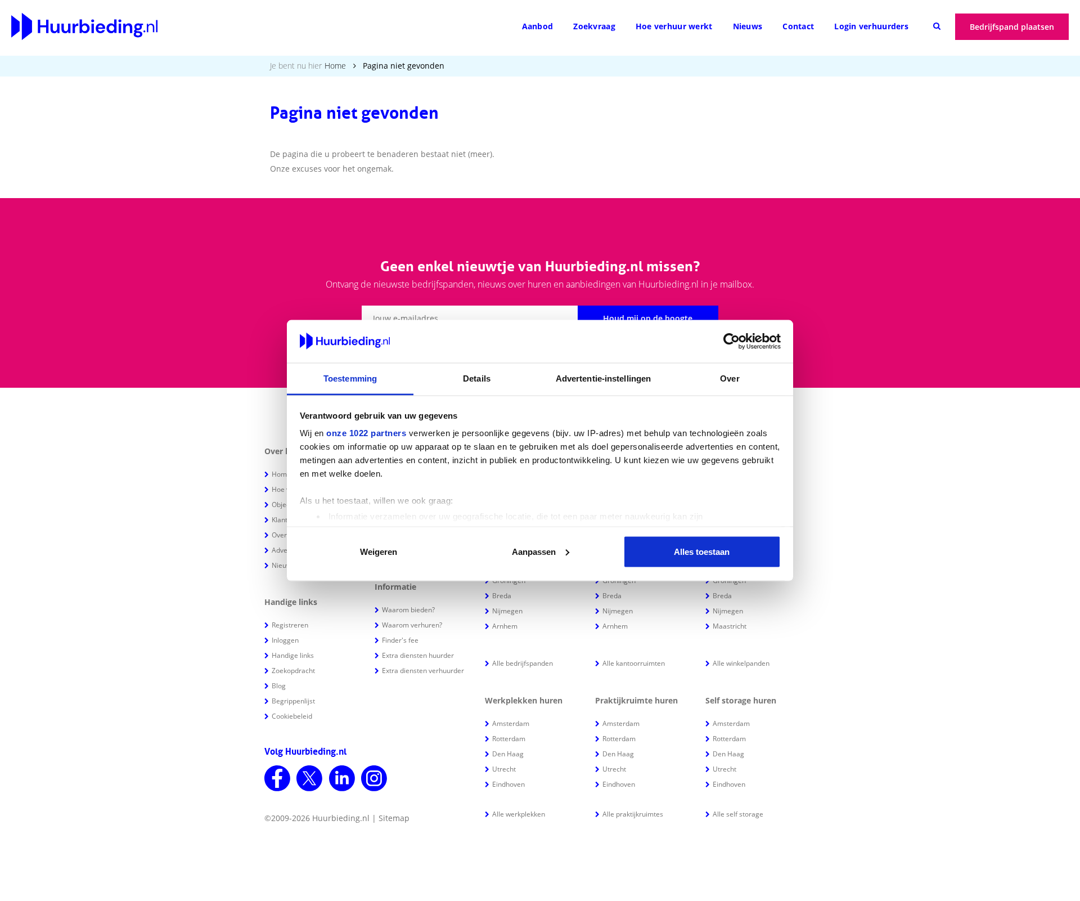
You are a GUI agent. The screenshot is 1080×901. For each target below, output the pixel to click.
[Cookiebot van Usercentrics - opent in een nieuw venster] (731, 341)
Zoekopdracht (293, 670)
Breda (501, 595)
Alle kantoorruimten (633, 663)
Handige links (293, 655)
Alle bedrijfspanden (522, 663)
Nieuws (748, 26)
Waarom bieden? (408, 610)
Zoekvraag (594, 26)
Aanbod (538, 26)
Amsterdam (510, 723)
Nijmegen (507, 611)
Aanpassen (534, 551)
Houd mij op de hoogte (647, 318)
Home (335, 65)
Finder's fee (400, 640)
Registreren (290, 625)
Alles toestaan (702, 551)
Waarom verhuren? (412, 625)
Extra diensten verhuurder (423, 670)
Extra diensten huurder (418, 655)
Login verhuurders (871, 26)
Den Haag (508, 754)
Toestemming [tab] (350, 378)
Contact (798, 26)
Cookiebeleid (292, 716)
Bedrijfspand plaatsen (1012, 26)
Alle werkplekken (518, 814)
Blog (279, 686)
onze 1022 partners (366, 433)
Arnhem (505, 626)
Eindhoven (508, 784)
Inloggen (285, 640)
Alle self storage (738, 814)
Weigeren (378, 551)
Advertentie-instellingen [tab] (603, 378)
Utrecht (504, 769)
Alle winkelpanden (741, 663)
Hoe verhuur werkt (674, 26)
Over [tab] (729, 378)
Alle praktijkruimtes (632, 814)
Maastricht (729, 626)
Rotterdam (508, 738)
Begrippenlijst (293, 701)
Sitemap (394, 818)
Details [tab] (476, 378)
